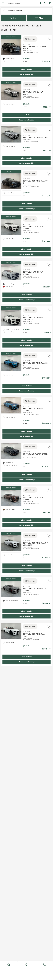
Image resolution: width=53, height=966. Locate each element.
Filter (41, 18)
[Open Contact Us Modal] (46, 3)
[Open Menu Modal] (3, 3)
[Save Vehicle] (49, 39)
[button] (26, 69)
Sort (15, 18)
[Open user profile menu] (41, 3)
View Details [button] (26, 69)
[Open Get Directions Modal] (50, 3)
